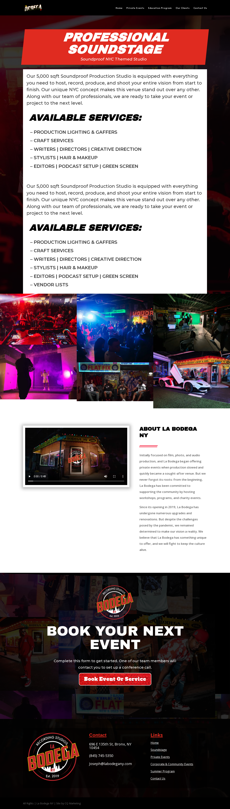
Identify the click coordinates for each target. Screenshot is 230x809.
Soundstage (159, 750)
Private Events (135, 8)
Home (119, 8)
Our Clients (183, 8)
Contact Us (200, 8)
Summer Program (163, 771)
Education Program (160, 8)
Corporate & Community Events (172, 764)
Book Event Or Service (115, 679)
